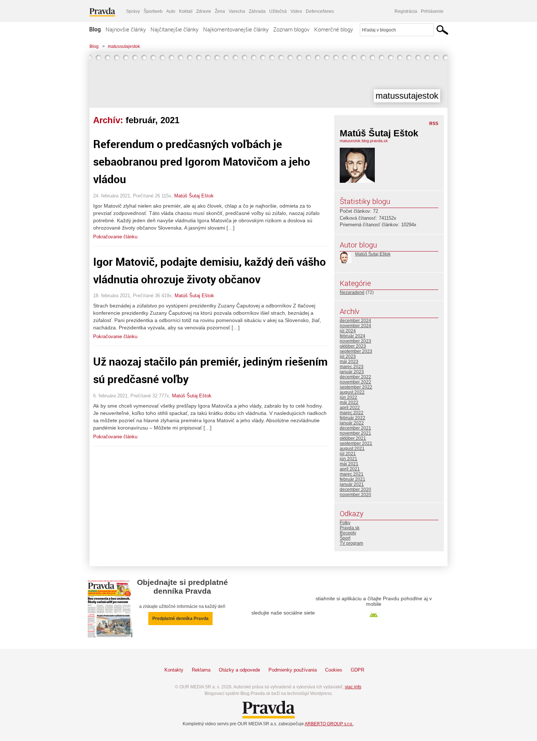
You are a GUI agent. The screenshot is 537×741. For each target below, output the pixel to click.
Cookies (333, 670)
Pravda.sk (349, 527)
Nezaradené (352, 292)
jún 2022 (348, 397)
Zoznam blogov (291, 29)
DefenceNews (320, 11)
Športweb (153, 11)
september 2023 (356, 351)
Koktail (186, 11)
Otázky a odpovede (239, 670)
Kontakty (173, 670)
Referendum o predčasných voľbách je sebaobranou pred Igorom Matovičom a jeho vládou (201, 161)
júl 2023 (348, 356)
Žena (220, 11)
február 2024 (352, 336)
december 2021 (355, 428)
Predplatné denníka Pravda (180, 618)
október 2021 (353, 438)
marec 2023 (351, 366)
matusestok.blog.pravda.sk (364, 141)
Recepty (348, 533)
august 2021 (352, 448)
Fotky (345, 522)
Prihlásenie (432, 11)
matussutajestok (124, 46)
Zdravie (203, 11)
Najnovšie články (126, 29)
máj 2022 (349, 402)
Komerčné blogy (333, 29)
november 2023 (355, 341)
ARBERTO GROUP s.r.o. (329, 723)
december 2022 (355, 376)
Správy (133, 11)
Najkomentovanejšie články (235, 29)
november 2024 (355, 325)
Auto (170, 11)
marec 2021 (351, 474)
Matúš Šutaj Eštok (194, 196)
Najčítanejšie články (174, 29)
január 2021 (352, 484)
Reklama (201, 670)
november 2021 (355, 433)
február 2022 (352, 417)
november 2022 (355, 382)
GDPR (357, 670)
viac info (353, 686)
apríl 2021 (350, 469)
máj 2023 (349, 361)
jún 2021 (348, 458)
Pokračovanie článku (115, 236)
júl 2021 (348, 453)
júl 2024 (348, 330)
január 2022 (352, 423)
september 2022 (356, 387)
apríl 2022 (350, 407)
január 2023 (352, 371)
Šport (345, 538)
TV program (351, 543)
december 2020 (355, 489)
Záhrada (257, 11)
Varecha (237, 11)
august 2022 (352, 392)
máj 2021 (349, 463)
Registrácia (406, 11)
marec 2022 (351, 412)
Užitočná (278, 11)
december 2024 (355, 320)
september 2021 (356, 443)
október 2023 (353, 346)
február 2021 (352, 479)
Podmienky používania (292, 670)
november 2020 (355, 494)
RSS (433, 123)
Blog (95, 29)
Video (296, 11)
